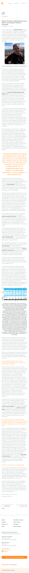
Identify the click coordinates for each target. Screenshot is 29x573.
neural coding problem (7, 237)
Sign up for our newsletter (14, 557)
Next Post (24, 506)
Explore (24, 3)
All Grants (16, 524)
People (4, 522)
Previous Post (6, 507)
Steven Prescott (18, 29)
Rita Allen (9, 565)
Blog (3, 526)
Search (16, 3)
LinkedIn (6, 551)
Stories (5, 16)
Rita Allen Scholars (11, 494)
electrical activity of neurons (9, 216)
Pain (4, 494)
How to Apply (17, 526)
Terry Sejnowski (5, 245)
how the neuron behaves (8, 406)
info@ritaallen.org (6, 549)
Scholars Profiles (7, 496)
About (3, 520)
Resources (5, 524)
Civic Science (17, 522)
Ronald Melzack (10, 184)
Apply (9, 3)
